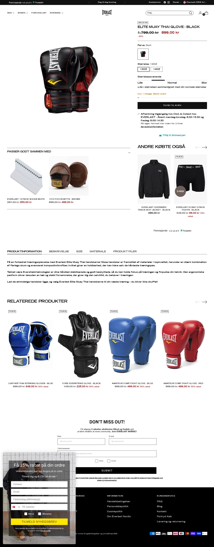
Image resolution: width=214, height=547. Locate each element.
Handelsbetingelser (118, 502)
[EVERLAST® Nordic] (107, 13)
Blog (159, 507)
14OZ (156, 69)
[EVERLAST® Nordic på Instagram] (168, 2)
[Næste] (125, 2)
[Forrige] (89, 2)
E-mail (111, 436)
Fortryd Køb (164, 517)
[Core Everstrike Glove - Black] (81, 344)
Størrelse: (147, 64)
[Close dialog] (72, 456)
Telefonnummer (64, 448)
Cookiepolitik (115, 512)
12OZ (143, 69)
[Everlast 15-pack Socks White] (27, 176)
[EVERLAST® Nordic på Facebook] (164, 2)
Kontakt (162, 512)
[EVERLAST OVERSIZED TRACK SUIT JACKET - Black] (154, 179)
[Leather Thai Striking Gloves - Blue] (30, 344)
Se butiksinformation (152, 127)
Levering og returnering (171, 522)
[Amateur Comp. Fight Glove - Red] (183, 344)
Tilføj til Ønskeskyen (173, 135)
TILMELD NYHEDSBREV (39, 521)
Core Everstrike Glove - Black (81, 383)
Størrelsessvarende (149, 77)
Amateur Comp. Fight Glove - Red (183, 383)
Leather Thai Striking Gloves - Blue (30, 383)
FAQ (159, 502)
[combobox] (16, 507)
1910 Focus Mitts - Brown (64, 199)
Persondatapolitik (117, 507)
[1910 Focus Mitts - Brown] (69, 176)
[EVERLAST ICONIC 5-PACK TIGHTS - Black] (190, 179)
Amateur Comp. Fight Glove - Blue (132, 383)
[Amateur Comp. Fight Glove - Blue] (132, 344)
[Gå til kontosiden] (199, 13)
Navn (59, 436)
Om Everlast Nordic (119, 517)
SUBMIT (107, 470)
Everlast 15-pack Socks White (26, 199)
